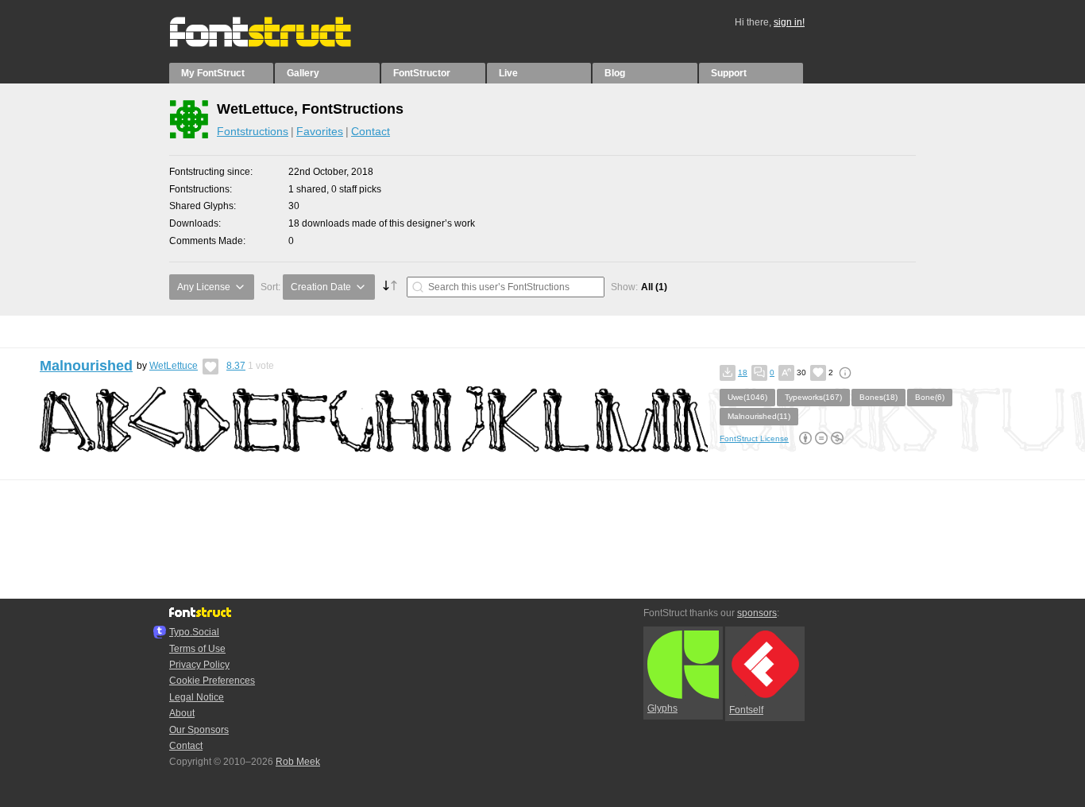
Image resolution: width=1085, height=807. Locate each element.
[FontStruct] (276, 43)
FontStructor (421, 73)
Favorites (319, 131)
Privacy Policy (199, 664)
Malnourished (86, 366)
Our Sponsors (199, 729)
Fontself (746, 710)
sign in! (789, 22)
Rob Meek (298, 761)
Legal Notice (196, 697)
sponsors (757, 613)
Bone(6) (929, 397)
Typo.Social (194, 632)
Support (729, 73)
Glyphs (662, 708)
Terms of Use (197, 648)
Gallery (303, 73)
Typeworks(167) (813, 397)
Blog (614, 73)
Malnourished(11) (759, 416)
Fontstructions (252, 131)
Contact (370, 131)
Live (508, 73)
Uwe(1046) (747, 397)
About (182, 713)
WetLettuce (173, 365)
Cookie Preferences (212, 680)
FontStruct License (754, 438)
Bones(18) (878, 397)
